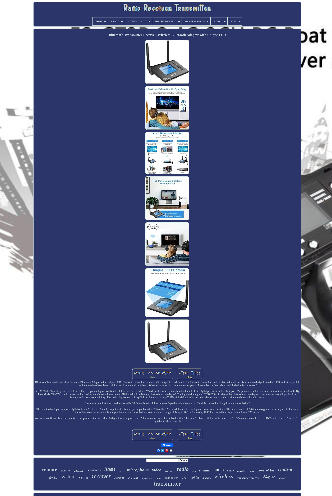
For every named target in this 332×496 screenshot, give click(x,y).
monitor (65, 470)
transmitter (167, 483)
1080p (194, 477)
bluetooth (132, 478)
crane (84, 477)
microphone (138, 469)
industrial (78, 471)
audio (219, 469)
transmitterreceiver (248, 477)
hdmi (110, 469)
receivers (93, 470)
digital (282, 478)
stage (230, 470)
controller (266, 470)
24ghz (268, 476)
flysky (53, 477)
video (156, 470)
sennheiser (171, 477)
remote (49, 469)
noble (184, 478)
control (285, 469)
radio (183, 469)
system (68, 476)
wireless (223, 476)
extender (241, 471)
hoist (194, 471)
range (251, 471)
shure (158, 478)
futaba (119, 477)
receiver (101, 476)
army (121, 471)
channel (204, 470)
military (206, 477)
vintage (169, 471)
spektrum (147, 478)
